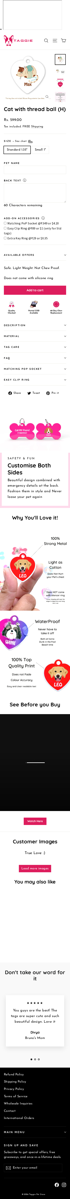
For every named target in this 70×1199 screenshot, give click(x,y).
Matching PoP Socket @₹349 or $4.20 (33, 223)
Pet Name (12, 163)
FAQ (7, 357)
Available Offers (19, 254)
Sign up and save (21, 1145)
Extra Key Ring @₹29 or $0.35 (27, 238)
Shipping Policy (15, 1081)
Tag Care (11, 346)
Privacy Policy (14, 1089)
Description (15, 325)
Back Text (12, 180)
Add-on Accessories (22, 218)
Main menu (14, 1132)
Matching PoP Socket (23, 368)
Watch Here (35, 821)
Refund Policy (14, 1074)
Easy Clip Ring (17, 379)
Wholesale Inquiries (18, 1103)
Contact (10, 1111)
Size (16, 140)
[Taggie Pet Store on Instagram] (64, 1184)
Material (11, 336)
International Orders (19, 1118)
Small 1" (40, 149)
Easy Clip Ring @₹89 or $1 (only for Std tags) (32, 230)
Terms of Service (16, 1096)
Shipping (37, 126)
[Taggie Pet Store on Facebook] (57, 1184)
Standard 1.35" (17, 149)
